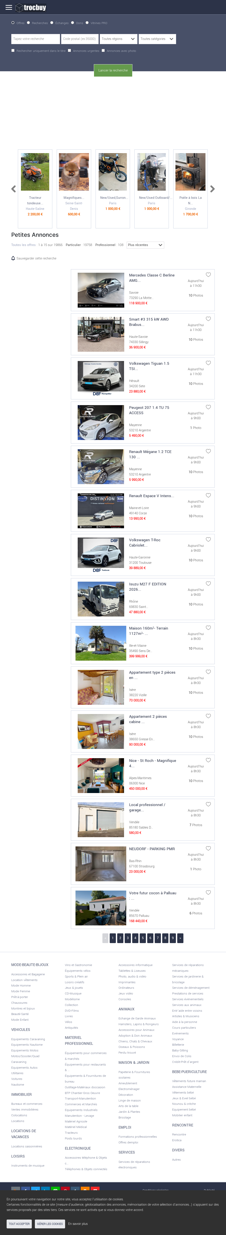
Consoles (125, 999)
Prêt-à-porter (19, 997)
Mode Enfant (19, 1020)
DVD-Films (72, 1011)
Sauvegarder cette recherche (36, 258)
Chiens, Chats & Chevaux (135, 1041)
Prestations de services (187, 993)
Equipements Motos (24, 1050)
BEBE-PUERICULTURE (189, 1072)
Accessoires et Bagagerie (28, 974)
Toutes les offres (23, 245)
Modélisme (72, 999)
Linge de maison (130, 1100)
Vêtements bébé (183, 1092)
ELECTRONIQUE (78, 1148)
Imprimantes (127, 982)
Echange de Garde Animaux (137, 1018)
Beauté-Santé (20, 1014)
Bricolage (125, 1117)
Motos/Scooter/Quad (25, 1056)
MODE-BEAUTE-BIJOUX (29, 965)
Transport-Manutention (80, 1098)
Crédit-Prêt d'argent (185, 1062)
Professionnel (105, 245)
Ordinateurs (126, 988)
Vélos (68, 1022)
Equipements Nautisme (27, 1045)
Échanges (62, 23)
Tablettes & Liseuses (132, 971)
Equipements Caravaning (28, 1039)
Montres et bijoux (23, 1008)
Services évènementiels (187, 999)
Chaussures (19, 1003)
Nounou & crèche (184, 1104)
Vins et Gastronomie (78, 965)
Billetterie (178, 1045)
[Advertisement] (113, 113)
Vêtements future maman (189, 1081)
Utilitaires (17, 1073)
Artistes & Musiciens (185, 1016)
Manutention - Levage (79, 1116)
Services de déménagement (190, 988)
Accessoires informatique (136, 965)
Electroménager (129, 1089)
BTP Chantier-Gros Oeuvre (82, 1093)
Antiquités (71, 1028)
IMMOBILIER (21, 1094)
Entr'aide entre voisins (187, 1011)
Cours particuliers (184, 1028)
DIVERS (178, 1150)
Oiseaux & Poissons (132, 1047)
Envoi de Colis (181, 1056)
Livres (69, 1016)
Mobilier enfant (182, 1115)
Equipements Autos (24, 1068)
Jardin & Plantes (129, 1112)
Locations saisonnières (26, 1146)
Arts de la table (128, 1106)
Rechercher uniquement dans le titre (41, 51)
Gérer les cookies (50, 1224)
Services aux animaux (187, 1005)
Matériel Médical (76, 1127)
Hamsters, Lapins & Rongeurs (139, 1024)
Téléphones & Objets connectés (86, 1169)
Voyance (178, 1039)
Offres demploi (128, 1142)
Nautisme (17, 1085)
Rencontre (179, 1134)
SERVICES (127, 1152)
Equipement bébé (184, 1109)
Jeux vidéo (126, 993)
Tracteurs (71, 1133)
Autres (176, 1160)
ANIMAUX (126, 1009)
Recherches (40, 23)
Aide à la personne (184, 1022)
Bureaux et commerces (26, 1104)
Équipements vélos (77, 971)
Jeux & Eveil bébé (184, 1098)
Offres (20, 23)
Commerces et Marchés (81, 1104)
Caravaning (18, 1062)
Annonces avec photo (121, 51)
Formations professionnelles (138, 1137)
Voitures (16, 1079)
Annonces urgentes (86, 51)
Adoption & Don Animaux (135, 1036)
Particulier (73, 245)
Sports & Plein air (76, 976)
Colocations (19, 1115)
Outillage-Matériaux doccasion (85, 1087)
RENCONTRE (182, 1125)
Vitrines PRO (99, 23)
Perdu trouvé (127, 1053)
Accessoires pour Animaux (136, 1030)
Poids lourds (73, 1138)
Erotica (176, 1140)
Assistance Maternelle (186, 1087)
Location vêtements (24, 980)
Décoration (126, 1095)
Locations (17, 1121)
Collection (71, 1005)
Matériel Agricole (76, 1121)
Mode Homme (21, 985)
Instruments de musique (27, 1166)
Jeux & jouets (74, 988)
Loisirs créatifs (74, 982)
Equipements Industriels (81, 1110)
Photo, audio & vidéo (132, 976)
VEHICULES (20, 1029)
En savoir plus (78, 1224)
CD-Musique (73, 993)
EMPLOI (125, 1127)
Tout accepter (19, 1224)
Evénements (180, 1033)
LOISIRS (18, 1156)
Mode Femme (20, 991)
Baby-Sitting (180, 1050)
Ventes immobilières (24, 1109)
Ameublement (128, 1083)
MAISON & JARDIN (134, 1062)
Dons (79, 23)
